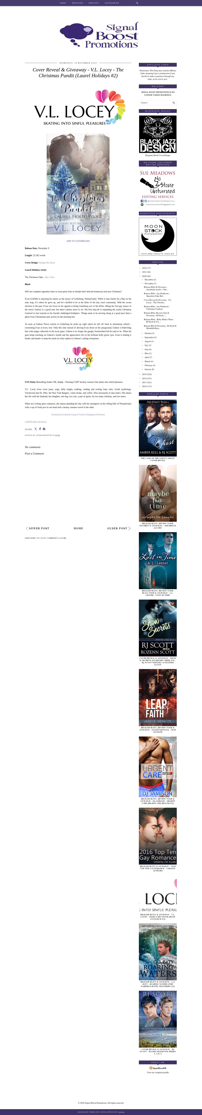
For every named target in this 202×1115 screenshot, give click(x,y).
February (148, 365)
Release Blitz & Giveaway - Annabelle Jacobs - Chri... (156, 288)
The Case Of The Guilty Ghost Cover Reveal (158, 459)
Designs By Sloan (47, 262)
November (149, 283)
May (147, 353)
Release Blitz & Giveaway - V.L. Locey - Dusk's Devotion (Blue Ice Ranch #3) (157, 917)
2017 (144, 382)
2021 (144, 271)
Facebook (55, 414)
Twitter (81, 414)
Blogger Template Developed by (101, 1112)
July (146, 345)
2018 (144, 378)
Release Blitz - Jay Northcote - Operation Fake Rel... (157, 294)
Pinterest (101, 414)
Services (77, 3)
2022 (144, 268)
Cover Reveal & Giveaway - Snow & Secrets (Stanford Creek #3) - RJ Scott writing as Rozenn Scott (158, 661)
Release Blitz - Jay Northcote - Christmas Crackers (157, 307)
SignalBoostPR (159, 1068)
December (149, 279)
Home (63, 3)
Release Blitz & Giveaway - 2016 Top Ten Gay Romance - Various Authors (158, 868)
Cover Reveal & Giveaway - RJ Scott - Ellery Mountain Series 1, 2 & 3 (158, 1051)
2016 (144, 386)
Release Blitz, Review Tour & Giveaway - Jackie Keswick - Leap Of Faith (158, 730)
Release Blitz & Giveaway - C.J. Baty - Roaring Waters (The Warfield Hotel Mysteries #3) (158, 984)
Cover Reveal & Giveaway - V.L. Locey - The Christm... (158, 301)
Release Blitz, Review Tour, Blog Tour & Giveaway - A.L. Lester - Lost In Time (158, 593)
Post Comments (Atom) (53, 538)
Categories (112, 3)
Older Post (117, 528)
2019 (144, 374)
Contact (94, 3)
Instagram (90, 414)
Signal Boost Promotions (95, 1102)
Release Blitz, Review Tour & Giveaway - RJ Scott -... (156, 314)
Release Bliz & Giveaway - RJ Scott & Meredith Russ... (160, 327)
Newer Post (39, 528)
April (147, 357)
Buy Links (49, 277)
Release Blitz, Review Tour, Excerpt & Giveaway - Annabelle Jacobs (158, 525)
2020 (144, 276)
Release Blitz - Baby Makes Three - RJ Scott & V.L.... (159, 320)
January (148, 369)
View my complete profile (158, 1072)
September (149, 337)
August (148, 341)
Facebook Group (69, 414)
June (147, 349)
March (147, 361)
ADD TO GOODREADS (78, 241)
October (148, 333)
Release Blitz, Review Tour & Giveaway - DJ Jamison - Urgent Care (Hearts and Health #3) (157, 801)
